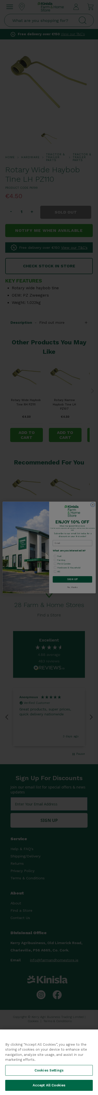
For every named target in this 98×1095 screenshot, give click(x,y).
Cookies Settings (49, 1070)
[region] (49, 1062)
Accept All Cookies (49, 1085)
